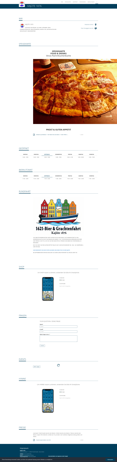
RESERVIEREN (83, 2)
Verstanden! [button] (110, 459)
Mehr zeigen (37, 366)
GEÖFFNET (75, 2)
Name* (41, 324)
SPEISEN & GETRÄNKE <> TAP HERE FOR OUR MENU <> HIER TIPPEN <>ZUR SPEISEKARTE (52, 134)
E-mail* (41, 329)
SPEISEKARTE (68, 2)
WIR (62, 2)
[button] (96, 2)
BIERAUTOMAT (91, 2)
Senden (42, 345)
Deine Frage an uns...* (45, 334)
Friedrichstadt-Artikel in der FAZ (43, 440)
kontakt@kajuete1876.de (28, 455)
